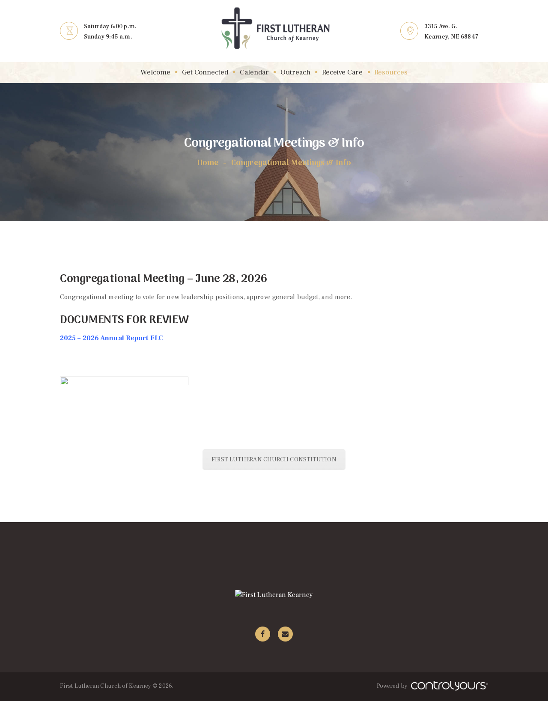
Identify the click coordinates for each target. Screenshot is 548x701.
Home (207, 163)
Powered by (393, 686)
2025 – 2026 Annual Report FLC (111, 338)
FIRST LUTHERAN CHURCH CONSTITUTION (273, 459)
